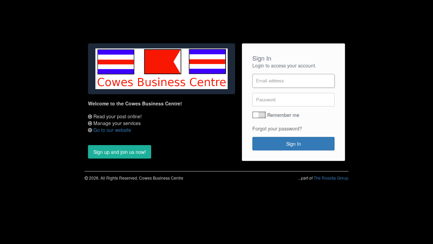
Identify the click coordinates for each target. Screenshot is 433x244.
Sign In (293, 143)
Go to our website (112, 129)
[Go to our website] (161, 68)
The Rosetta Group (331, 178)
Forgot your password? (277, 128)
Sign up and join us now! (119, 151)
